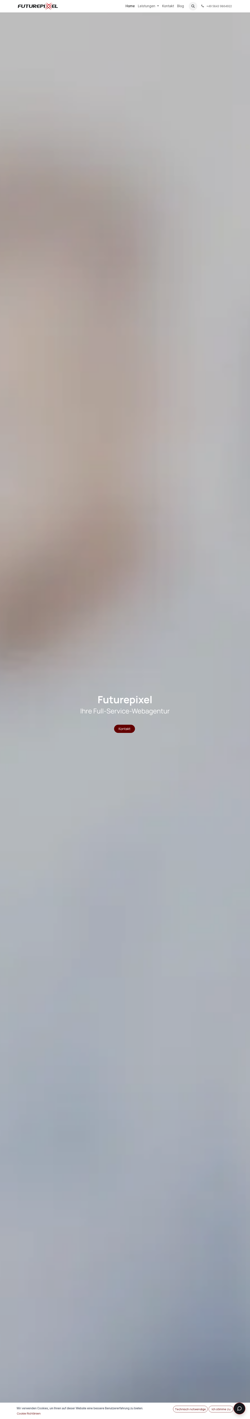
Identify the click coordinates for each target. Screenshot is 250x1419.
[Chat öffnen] (239, 1408)
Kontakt (124, 729)
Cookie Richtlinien (29, 1413)
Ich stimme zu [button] (221, 1409)
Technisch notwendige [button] (190, 1409)
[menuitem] (130, 6)
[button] (193, 6)
